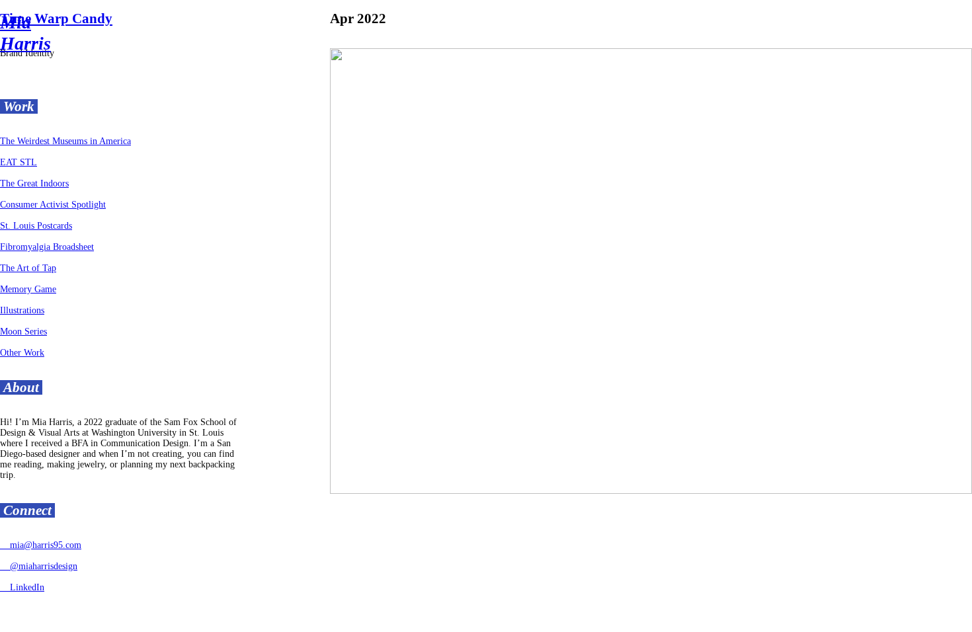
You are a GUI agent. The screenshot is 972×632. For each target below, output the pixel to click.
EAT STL (18, 162)
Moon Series (23, 331)
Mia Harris (25, 33)
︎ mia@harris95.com (40, 545)
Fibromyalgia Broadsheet (47, 247)
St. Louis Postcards (36, 226)
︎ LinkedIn (22, 587)
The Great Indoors (34, 183)
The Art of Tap (28, 268)
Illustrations (22, 310)
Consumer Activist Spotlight (53, 205)
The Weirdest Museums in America (65, 141)
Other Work (22, 353)
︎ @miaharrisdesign (38, 566)
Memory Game (28, 289)
